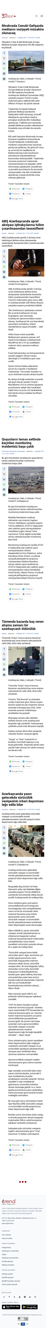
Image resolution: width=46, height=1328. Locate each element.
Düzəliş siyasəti (7, 1261)
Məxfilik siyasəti (7, 1277)
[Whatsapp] (4, 1297)
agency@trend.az (7, 1223)
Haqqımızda (6, 1247)
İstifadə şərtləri (7, 1274)
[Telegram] (25, 1297)
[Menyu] (41, 16)
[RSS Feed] (35, 1297)
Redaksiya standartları (10, 1258)
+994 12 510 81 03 (8, 1221)
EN (19, 1324)
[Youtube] (19, 1297)
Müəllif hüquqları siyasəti (11, 1281)
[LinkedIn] (30, 1297)
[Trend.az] (9, 16)
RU (27, 1324)
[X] (14, 1297)
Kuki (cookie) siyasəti (9, 1284)
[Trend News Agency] (8, 1202)
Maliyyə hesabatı (8, 1265)
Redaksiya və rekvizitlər (10, 1251)
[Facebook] (9, 1297)
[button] (4, 53)
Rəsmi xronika (7, 1238)
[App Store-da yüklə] (11, 1307)
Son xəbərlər (6, 1235)
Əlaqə (4, 1254)
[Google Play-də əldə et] (30, 1307)
